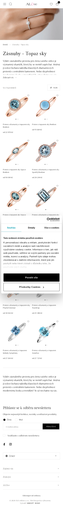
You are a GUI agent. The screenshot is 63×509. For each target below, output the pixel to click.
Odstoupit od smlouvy (32, 495)
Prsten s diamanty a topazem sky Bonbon (16, 125)
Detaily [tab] (31, 227)
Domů (5, 44)
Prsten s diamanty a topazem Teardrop (44, 306)
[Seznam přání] (51, 4)
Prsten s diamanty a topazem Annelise (44, 351)
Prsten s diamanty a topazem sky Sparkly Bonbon (45, 170)
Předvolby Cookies (29, 287)
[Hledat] (10, 4)
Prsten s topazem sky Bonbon (44, 124)
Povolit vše (31, 277)
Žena (9, 419)
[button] (10, 77)
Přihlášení (51, 426)
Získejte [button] (7, 477)
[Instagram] (10, 444)
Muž (21, 419)
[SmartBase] (34, 503)
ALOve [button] (6, 485)
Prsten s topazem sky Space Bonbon (14, 170)
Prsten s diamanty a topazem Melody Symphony (15, 351)
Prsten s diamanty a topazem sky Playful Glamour (16, 306)
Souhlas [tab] (11, 227)
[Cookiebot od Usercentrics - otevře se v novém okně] (47, 220)
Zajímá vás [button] (8, 469)
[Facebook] (4, 444)
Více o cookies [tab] (51, 227)
